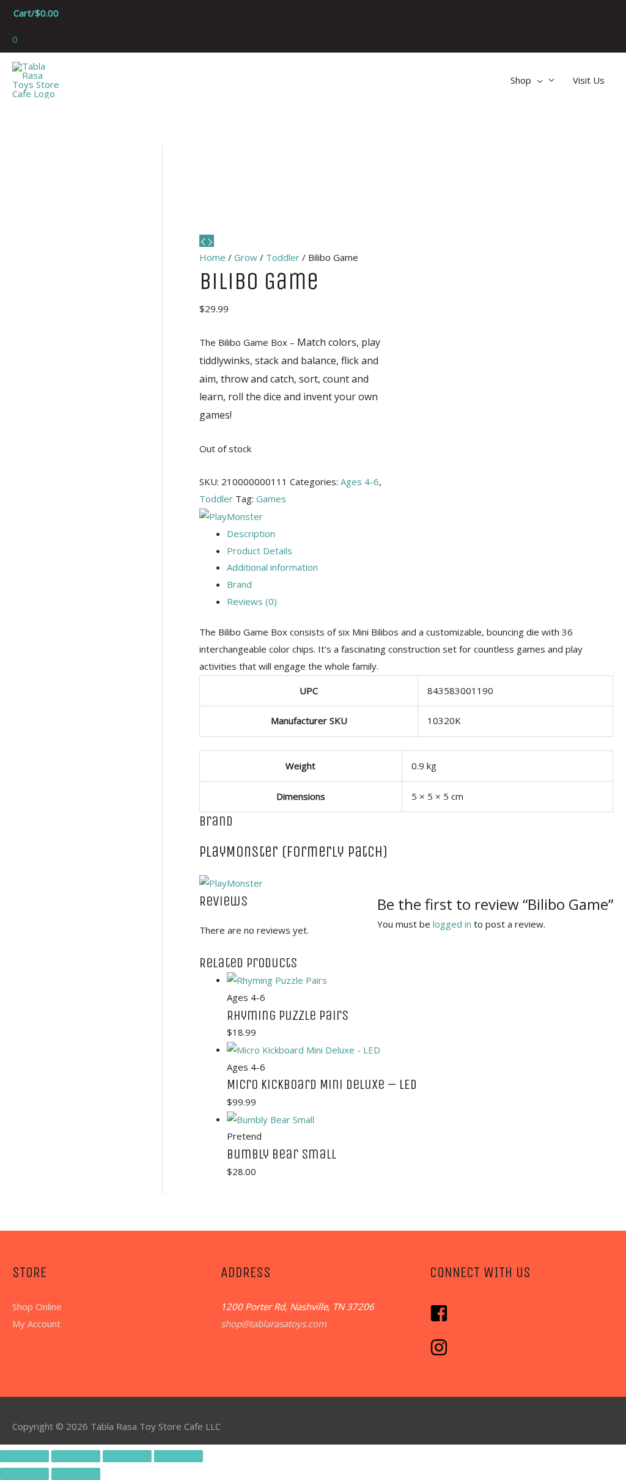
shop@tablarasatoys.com (273, 1323)
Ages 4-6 (360, 481)
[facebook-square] (442, 1319)
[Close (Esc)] (178, 1456)
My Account (36, 1323)
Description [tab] (251, 533)
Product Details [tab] (259, 550)
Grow (245, 257)
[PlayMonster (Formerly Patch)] (231, 516)
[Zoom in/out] (24, 1456)
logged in (452, 924)
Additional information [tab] (272, 567)
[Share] (127, 1456)
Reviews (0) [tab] (252, 601)
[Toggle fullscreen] (75, 1456)
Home (212, 257)
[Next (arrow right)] (75, 1474)
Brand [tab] (239, 584)
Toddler (283, 257)
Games (271, 499)
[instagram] (440, 1353)
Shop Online (37, 1306)
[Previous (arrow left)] (24, 1474)
